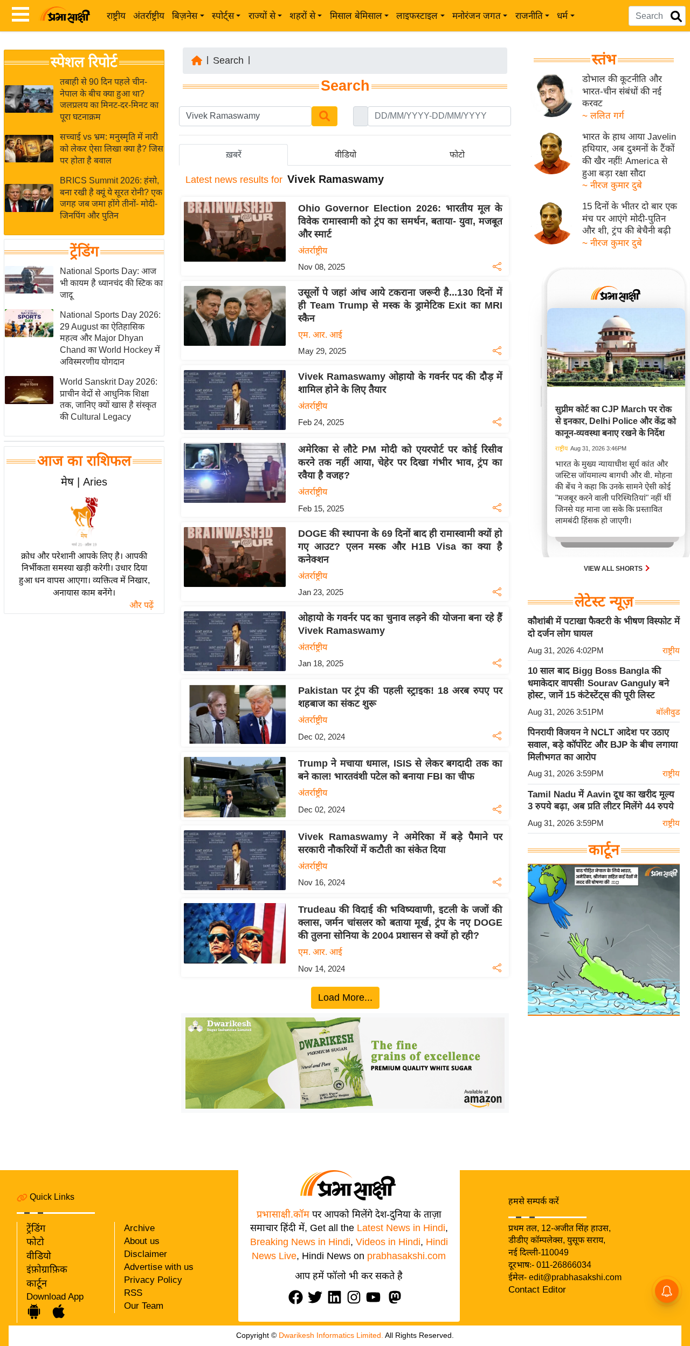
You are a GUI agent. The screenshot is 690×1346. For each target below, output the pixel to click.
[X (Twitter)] (317, 1297)
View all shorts (614, 568)
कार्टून (36, 1283)
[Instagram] (356, 1297)
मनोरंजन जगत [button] (476, 16)
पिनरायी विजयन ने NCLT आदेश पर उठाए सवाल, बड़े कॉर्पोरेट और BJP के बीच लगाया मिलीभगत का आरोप (603, 744)
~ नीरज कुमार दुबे (612, 185)
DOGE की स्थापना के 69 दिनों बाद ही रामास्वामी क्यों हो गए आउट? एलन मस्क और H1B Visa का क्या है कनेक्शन (400, 546)
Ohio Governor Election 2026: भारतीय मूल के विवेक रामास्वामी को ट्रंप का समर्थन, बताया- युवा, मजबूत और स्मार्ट (400, 221)
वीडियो (38, 1256)
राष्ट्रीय (116, 16)
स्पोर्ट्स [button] (223, 16)
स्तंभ (604, 59)
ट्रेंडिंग (84, 252)
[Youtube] (375, 1297)
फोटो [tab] (457, 154)
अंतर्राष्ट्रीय (148, 16)
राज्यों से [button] (262, 16)
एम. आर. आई (320, 334)
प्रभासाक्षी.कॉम (283, 1214)
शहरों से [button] (302, 16)
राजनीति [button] (529, 16)
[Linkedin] (337, 1297)
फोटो (35, 1241)
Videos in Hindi (388, 1241)
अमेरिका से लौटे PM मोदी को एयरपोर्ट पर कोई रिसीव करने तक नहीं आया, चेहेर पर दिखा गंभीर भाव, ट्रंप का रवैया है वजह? (400, 462)
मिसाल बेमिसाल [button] (356, 16)
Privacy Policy (153, 1280)
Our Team (143, 1306)
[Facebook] (298, 1297)
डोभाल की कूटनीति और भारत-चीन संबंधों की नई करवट (622, 91)
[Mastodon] (397, 1297)
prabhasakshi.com (406, 1256)
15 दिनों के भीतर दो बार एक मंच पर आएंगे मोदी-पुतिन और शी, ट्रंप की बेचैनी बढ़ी (629, 218)
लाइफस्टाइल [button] (417, 16)
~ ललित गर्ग (603, 116)
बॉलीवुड (668, 711)
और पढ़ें (141, 605)
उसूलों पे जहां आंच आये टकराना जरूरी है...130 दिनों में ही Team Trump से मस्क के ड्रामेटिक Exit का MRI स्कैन (400, 305)
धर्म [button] (562, 16)
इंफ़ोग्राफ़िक (46, 1269)
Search (228, 60)
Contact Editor (537, 1289)
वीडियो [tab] (345, 154)
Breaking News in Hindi (300, 1241)
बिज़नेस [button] (184, 16)
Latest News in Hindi (401, 1227)
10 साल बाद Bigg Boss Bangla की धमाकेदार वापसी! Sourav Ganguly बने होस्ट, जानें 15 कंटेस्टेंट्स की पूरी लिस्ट (598, 683)
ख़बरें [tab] (234, 154)
